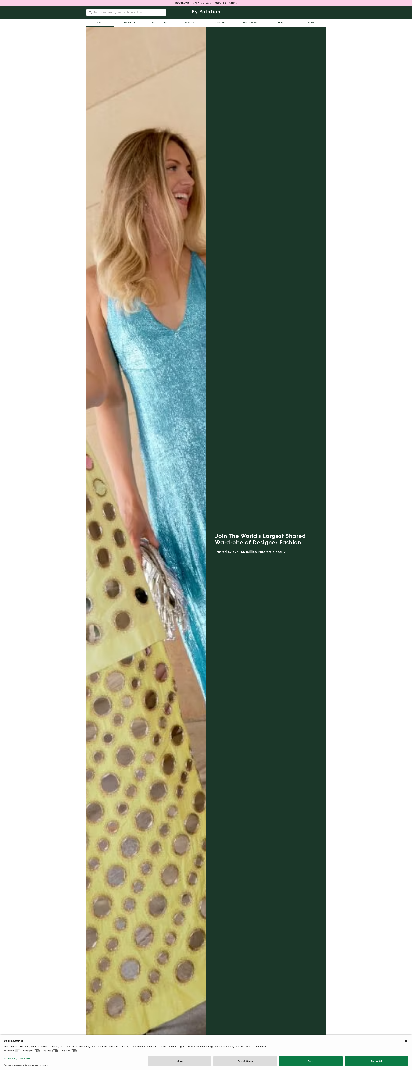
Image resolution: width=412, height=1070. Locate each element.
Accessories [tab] (250, 23)
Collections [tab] (159, 23)
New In (100, 23)
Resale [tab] (310, 23)
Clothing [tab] (220, 23)
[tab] (100, 23)
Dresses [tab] (189, 23)
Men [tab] (280, 23)
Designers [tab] (129, 23)
